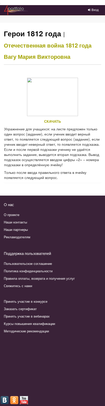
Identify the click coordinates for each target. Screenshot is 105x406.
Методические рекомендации (26, 331)
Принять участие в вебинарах (27, 316)
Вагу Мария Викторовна (37, 56)
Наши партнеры (16, 229)
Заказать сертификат (20, 308)
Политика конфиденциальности (28, 270)
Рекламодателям (17, 236)
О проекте (11, 214)
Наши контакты (15, 222)
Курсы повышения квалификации (29, 323)
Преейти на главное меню (0, 3)
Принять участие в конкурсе (25, 301)
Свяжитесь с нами (18, 285)
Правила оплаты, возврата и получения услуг (39, 278)
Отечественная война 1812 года (47, 45)
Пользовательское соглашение (28, 263)
